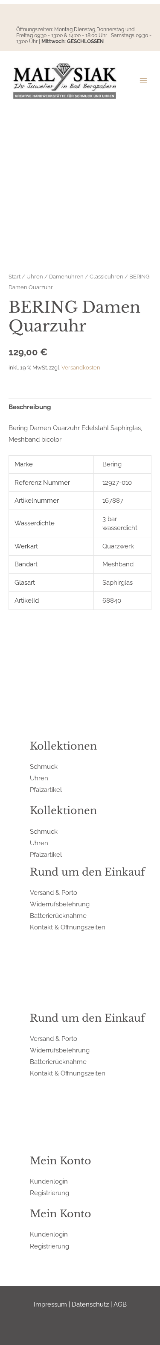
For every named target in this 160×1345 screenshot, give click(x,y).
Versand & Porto (53, 892)
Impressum (50, 1304)
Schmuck (44, 766)
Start (14, 276)
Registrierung (49, 1192)
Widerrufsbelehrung (60, 904)
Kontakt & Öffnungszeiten (67, 927)
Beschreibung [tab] (30, 406)
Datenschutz (90, 1304)
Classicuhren (106, 276)
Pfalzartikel (46, 789)
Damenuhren (66, 276)
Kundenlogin (49, 1181)
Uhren (34, 276)
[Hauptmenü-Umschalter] (143, 80)
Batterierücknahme (58, 915)
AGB (120, 1304)
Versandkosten (80, 367)
